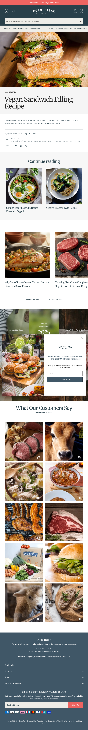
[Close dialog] (82, 338)
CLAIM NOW (64, 379)
